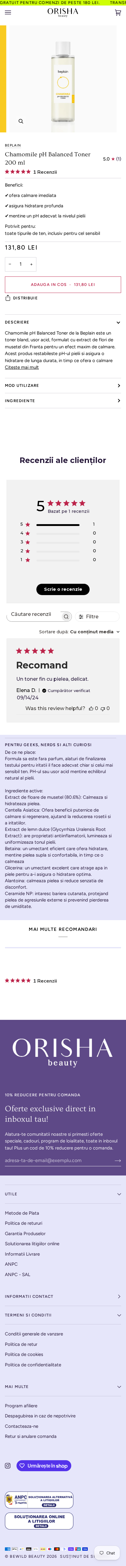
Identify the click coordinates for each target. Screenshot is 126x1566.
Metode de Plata (22, 1213)
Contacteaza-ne (21, 1426)
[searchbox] (34, 614)
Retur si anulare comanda (31, 1436)
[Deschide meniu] (14, 13)
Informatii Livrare (22, 1254)
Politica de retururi (23, 1223)
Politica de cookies (24, 1354)
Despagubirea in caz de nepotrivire (40, 1416)
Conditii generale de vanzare (34, 1334)
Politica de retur (21, 1344)
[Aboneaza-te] (113, 1160)
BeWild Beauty (27, 1556)
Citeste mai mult (22, 367)
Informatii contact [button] (29, 1296)
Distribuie (25, 298)
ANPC (11, 1264)
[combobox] (79, 632)
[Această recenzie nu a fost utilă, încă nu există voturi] (103, 708)
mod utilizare (22, 385)
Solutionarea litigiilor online (32, 1243)
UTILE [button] (11, 1194)
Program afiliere (21, 1406)
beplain (13, 145)
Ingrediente (20, 400)
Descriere (17, 322)
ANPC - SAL (17, 1274)
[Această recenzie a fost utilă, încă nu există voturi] (91, 708)
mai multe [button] (17, 1386)
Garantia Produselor (25, 1233)
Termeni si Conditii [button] (28, 1315)
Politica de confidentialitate (33, 1365)
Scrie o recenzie (63, 589)
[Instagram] (7, 1465)
